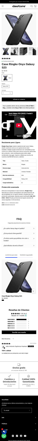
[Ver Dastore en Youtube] (25, 436)
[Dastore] (19, 6)
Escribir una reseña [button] (19, 332)
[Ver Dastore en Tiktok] (17, 436)
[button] (31, 6)
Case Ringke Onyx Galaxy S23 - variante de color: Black (3, 300)
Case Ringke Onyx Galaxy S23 (12, 296)
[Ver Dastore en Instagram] (13, 436)
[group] (19, 1)
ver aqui (11, 155)
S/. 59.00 (5, 298)
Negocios (5, 429)
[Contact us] (3, 435)
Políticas (4, 423)
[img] (6, 343)
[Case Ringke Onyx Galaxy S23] (6, 51)
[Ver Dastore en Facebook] (21, 436)
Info (3, 417)
